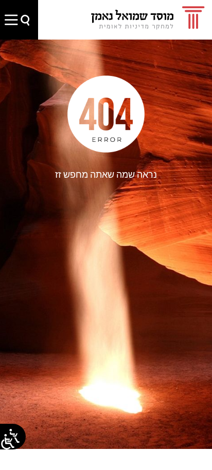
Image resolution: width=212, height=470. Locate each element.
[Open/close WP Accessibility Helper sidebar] (7, 441)
